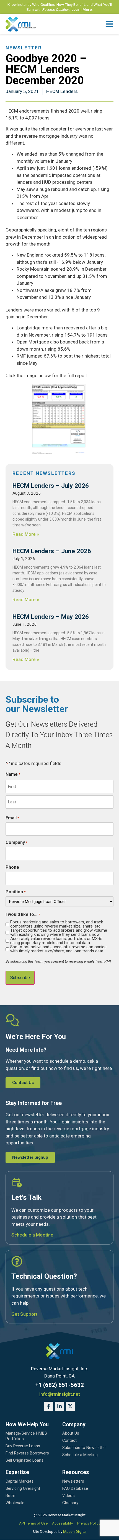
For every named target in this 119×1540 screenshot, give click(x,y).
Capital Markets (19, 1481)
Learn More (81, 9)
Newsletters (73, 1481)
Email (12, 818)
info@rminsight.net (59, 1394)
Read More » (25, 534)
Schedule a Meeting (32, 1235)
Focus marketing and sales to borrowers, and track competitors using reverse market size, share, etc (56, 924)
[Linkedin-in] (59, 1406)
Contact (69, 1440)
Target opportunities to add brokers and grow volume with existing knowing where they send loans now (58, 932)
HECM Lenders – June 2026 (51, 551)
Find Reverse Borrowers (27, 1453)
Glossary (70, 1503)
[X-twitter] (70, 1406)
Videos (68, 1495)
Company (16, 842)
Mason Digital (75, 1531)
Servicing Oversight (23, 1488)
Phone (12, 867)
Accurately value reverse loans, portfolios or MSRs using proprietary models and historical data (56, 941)
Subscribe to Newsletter (84, 1447)
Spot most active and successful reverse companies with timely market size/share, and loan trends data (58, 949)
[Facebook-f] (48, 1406)
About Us (70, 1433)
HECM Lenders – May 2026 (50, 616)
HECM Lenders (62, 91)
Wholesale (15, 1503)
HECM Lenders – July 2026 (50, 485)
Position (15, 892)
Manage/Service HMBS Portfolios (26, 1436)
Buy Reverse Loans (23, 1446)
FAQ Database (75, 1488)
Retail (10, 1495)
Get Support (24, 1314)
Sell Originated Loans (24, 1460)
